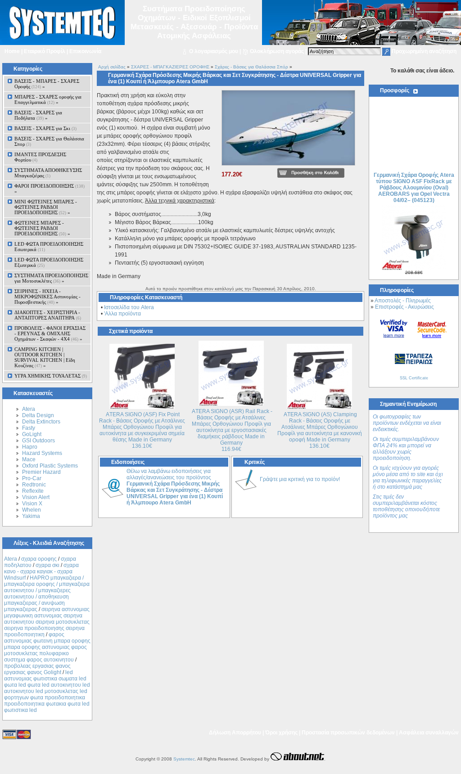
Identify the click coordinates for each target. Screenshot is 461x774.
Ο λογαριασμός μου (213, 51)
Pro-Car (31, 478)
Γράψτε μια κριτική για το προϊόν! (300, 479)
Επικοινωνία (85, 51)
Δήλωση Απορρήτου (235, 732)
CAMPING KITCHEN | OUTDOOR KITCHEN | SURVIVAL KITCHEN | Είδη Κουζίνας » (44, 357)
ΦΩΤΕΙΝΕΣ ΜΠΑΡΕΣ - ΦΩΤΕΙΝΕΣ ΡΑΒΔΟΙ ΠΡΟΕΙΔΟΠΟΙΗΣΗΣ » (42, 228)
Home (12, 51)
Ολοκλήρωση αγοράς (277, 51)
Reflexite (33, 491)
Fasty (28, 428)
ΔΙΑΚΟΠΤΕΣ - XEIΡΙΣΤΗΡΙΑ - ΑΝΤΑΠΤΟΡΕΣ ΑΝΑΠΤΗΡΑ (47, 315)
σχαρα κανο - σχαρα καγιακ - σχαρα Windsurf (41, 571)
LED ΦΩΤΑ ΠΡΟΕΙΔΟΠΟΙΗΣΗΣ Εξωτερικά (48, 262)
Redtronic (34, 485)
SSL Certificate (414, 378)
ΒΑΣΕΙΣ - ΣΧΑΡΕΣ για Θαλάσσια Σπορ (49, 141)
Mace (29, 459)
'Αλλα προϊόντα (122, 313)
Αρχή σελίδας (112, 66)
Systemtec (184, 758)
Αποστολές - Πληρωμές (403, 300)
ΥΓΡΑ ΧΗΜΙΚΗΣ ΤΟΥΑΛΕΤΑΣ (50, 375)
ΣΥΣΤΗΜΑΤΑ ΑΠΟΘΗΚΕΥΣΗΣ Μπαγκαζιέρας (48, 172)
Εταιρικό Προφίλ (44, 51)
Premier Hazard (41, 472)
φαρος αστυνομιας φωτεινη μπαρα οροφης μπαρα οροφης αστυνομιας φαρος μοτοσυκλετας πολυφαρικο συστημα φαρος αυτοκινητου (47, 647)
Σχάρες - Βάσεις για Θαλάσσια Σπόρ (251, 66)
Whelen (31, 510)
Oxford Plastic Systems (50, 466)
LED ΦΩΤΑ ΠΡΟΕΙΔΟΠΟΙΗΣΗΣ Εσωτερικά (48, 246)
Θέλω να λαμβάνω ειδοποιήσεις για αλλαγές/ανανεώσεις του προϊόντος (175, 487)
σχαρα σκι (47, 565)
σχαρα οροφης (39, 559)
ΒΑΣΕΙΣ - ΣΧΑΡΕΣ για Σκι (45, 128)
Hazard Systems (42, 453)
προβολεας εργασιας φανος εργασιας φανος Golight (37, 669)
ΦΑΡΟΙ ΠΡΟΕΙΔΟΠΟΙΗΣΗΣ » (49, 188)
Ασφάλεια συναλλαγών (429, 732)
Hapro (29, 447)
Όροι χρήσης (281, 732)
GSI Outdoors (38, 440)
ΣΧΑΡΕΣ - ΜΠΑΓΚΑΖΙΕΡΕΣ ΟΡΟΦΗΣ (170, 66)
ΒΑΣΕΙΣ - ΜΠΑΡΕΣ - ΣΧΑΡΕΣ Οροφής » (46, 83)
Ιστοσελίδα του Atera (129, 307)
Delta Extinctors (41, 421)
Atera (28, 409)
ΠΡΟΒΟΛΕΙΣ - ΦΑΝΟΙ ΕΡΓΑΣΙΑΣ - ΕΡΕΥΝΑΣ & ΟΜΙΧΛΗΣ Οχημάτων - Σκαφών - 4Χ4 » (50, 333)
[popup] (288, 166)
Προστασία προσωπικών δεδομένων (348, 732)
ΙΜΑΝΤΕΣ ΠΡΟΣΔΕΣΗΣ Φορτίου (40, 157)
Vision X (32, 503)
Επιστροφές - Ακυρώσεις (404, 307)
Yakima (31, 516)
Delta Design (38, 415)
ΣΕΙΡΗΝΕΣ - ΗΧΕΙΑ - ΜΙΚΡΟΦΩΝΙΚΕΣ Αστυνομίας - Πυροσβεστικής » (47, 296)
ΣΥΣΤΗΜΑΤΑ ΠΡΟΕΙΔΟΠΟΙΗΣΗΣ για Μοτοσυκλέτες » (51, 278)
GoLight (31, 434)
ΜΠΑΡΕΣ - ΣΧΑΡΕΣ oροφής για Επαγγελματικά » (47, 99)
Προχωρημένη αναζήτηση (424, 51)
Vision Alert (36, 497)
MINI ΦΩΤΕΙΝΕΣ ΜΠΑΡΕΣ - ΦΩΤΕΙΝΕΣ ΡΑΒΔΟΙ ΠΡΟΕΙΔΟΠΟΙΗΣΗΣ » (45, 207)
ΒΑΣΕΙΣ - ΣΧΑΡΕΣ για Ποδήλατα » (38, 115)
